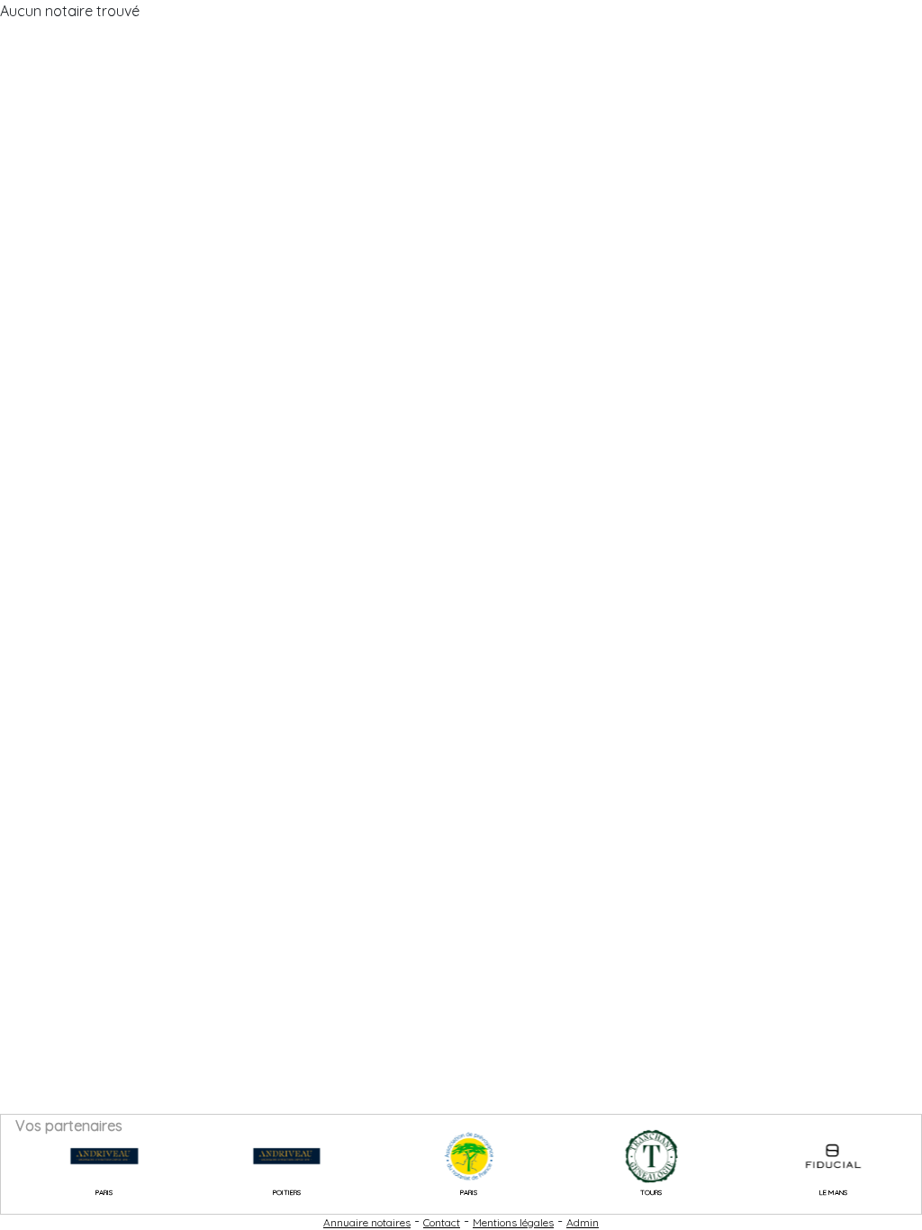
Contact (441, 1222)
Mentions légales (513, 1222)
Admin (582, 1222)
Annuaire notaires (367, 1222)
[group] (89, 1156)
